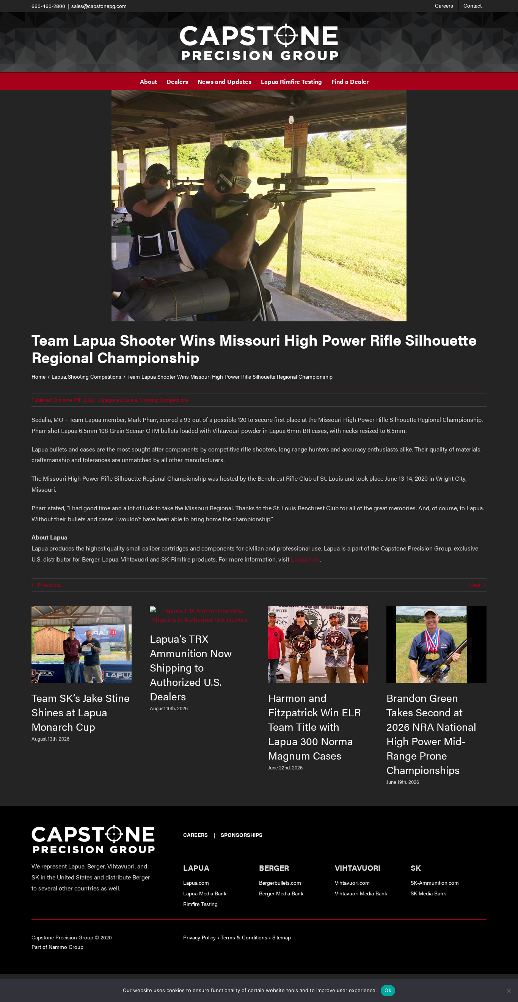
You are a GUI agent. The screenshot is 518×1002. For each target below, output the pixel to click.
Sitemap (281, 937)
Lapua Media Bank (204, 893)
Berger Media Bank (281, 893)
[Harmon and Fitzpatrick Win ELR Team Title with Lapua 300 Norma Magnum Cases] (318, 610)
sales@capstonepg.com (99, 5)
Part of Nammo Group (57, 946)
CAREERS (195, 834)
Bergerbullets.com (280, 882)
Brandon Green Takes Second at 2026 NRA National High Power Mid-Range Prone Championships (431, 733)
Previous (49, 584)
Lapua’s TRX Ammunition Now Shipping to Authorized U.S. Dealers (191, 667)
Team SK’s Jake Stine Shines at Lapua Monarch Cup (80, 712)
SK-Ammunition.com (435, 882)
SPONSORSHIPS (241, 834)
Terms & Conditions (244, 937)
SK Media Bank (428, 893)
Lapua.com (305, 559)
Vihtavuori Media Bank (361, 893)
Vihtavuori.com (352, 882)
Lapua (130, 399)
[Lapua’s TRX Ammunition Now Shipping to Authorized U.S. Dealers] (200, 610)
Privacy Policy (199, 937)
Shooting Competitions (164, 399)
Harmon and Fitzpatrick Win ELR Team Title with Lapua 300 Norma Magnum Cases (314, 726)
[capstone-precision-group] (93, 827)
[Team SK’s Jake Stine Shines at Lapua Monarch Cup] (81, 610)
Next (474, 584)
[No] (508, 990)
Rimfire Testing (200, 904)
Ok (388, 990)
